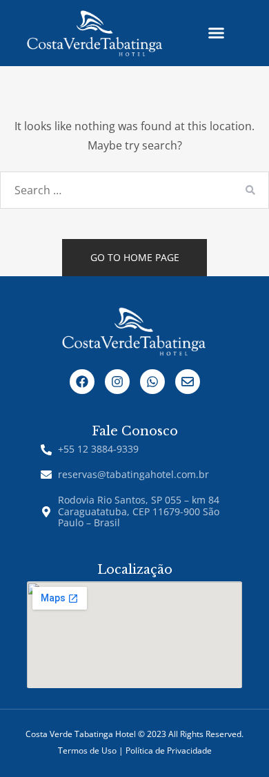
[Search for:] (134, 190)
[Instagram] (117, 381)
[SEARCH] (250, 190)
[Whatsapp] (152, 381)
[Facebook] (82, 381)
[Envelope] (187, 381)
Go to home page (134, 257)
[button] (216, 33)
